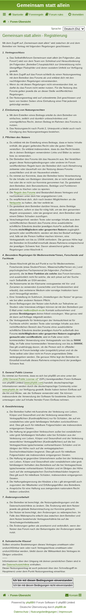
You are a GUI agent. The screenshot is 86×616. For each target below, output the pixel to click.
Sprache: (56, 28)
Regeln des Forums (24, 192)
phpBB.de (60, 607)
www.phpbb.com (34, 382)
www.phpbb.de (10, 389)
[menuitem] (15, 14)
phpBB (30, 602)
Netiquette (15, 202)
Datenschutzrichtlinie (18, 564)
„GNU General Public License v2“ (20, 379)
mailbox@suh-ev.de (34, 310)
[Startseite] (4, 22)
